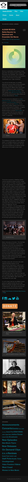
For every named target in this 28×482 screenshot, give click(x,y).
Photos (4, 15)
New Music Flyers (9, 443)
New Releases (9, 291)
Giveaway (4, 432)
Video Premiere (8, 464)
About (17, 15)
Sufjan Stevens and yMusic (14, 90)
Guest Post (10, 432)
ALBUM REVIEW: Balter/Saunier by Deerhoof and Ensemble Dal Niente (10, 33)
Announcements (10, 424)
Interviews (18, 431)
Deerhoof (16, 104)
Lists (3, 437)
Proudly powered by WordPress (14, 479)
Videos (17, 464)
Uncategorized (8, 461)
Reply (4, 292)
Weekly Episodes (7, 11)
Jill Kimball (6, 42)
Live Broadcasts (11, 437)
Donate (4, 19)
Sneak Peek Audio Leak (9, 456)
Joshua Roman (17, 434)
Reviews (23, 291)
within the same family (16, 92)
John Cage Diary (6, 434)
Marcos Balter (19, 110)
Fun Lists (21, 429)
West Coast (7, 467)
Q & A (4, 453)
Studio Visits (16, 459)
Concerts (7, 428)
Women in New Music (10, 470)
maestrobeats (16, 39)
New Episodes (9, 439)
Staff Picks (7, 458)
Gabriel (16, 95)
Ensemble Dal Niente (11, 102)
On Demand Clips (17, 291)
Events (11, 15)
